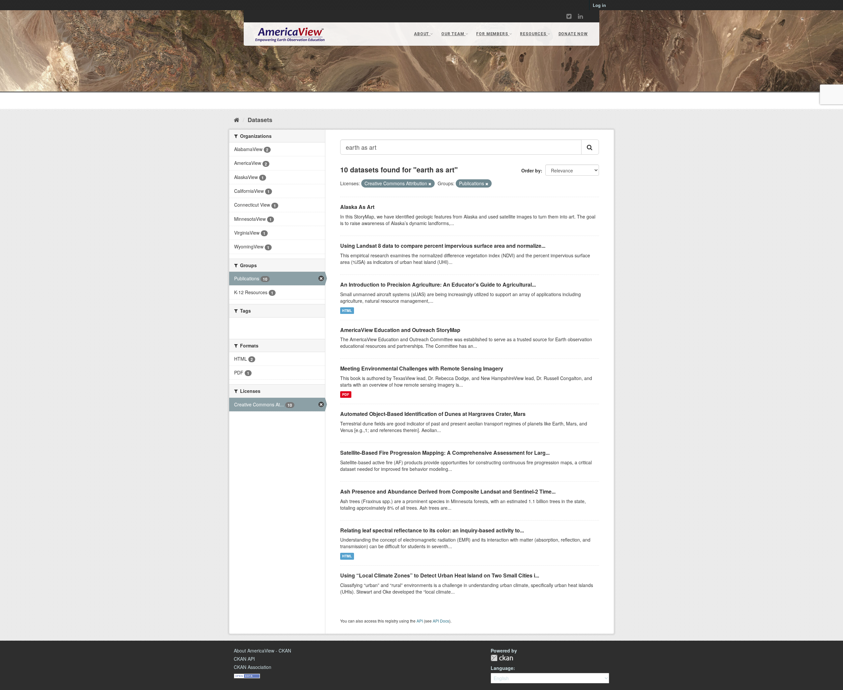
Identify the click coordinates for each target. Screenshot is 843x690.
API (420, 621)
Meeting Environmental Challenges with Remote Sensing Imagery (421, 368)
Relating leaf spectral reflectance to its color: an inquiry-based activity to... (432, 530)
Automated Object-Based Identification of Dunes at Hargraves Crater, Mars (433, 414)
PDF (345, 394)
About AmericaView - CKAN (262, 650)
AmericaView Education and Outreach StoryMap (400, 330)
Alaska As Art (357, 207)
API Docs (441, 621)
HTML (347, 310)
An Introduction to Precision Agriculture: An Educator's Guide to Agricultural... (438, 284)
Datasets (260, 119)
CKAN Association (252, 667)
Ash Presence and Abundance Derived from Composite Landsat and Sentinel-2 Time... (448, 491)
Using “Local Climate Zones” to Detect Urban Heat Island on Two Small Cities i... (439, 575)
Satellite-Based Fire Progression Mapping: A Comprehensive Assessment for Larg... (445, 452)
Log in (599, 5)
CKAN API (244, 658)
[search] (590, 147)
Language (502, 668)
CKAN (502, 657)
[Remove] (429, 183)
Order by (531, 170)
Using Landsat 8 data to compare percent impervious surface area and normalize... (442, 245)
